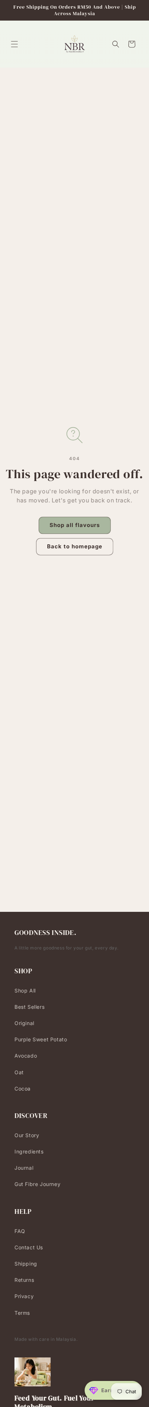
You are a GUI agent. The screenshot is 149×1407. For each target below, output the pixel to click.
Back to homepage (74, 546)
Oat (19, 1072)
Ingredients (29, 1151)
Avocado (25, 1056)
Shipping (25, 1264)
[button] (14, 44)
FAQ (19, 1231)
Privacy (24, 1296)
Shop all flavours (75, 525)
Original (24, 1023)
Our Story (26, 1135)
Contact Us (28, 1247)
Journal (23, 1168)
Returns (24, 1280)
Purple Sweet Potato (40, 1039)
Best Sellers (29, 1007)
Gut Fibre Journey (37, 1184)
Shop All (25, 990)
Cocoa (22, 1088)
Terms (22, 1313)
